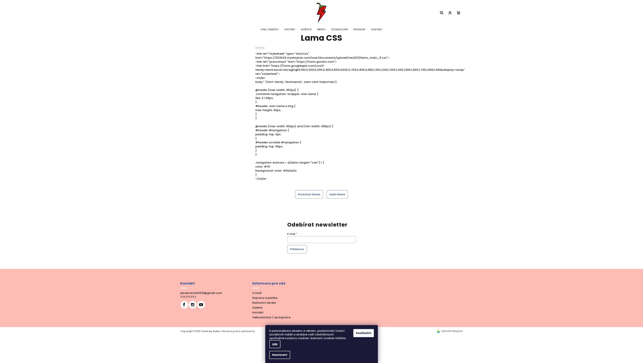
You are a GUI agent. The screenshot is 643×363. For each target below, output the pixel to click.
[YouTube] (201, 305)
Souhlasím (363, 333)
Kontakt (258, 312)
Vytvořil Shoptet (452, 331)
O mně (257, 293)
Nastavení (279, 355)
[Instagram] (193, 305)
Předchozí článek (309, 194)
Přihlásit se (297, 249)
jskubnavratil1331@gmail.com (201, 293)
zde (275, 344)
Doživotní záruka (264, 303)
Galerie (257, 308)
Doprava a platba (265, 298)
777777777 (188, 297)
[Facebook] (184, 305)
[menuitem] (269, 29)
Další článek (337, 194)
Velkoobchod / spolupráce (271, 317)
